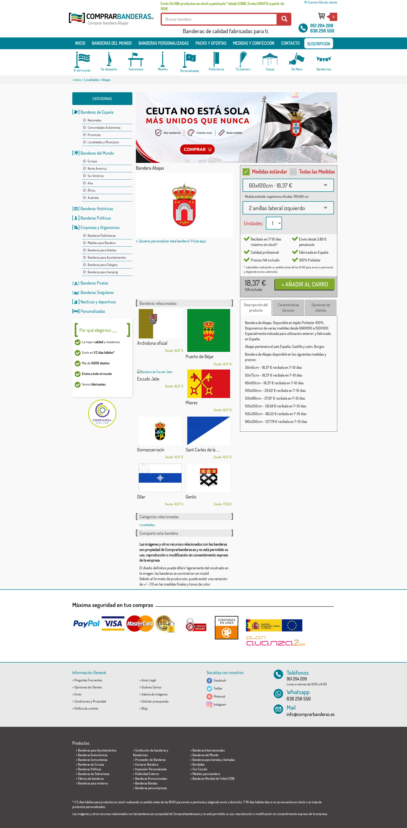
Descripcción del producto (256, 307)
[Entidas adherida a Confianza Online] (226, 627)
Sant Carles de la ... (202, 449)
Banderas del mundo (112, 43)
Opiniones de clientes (321, 307)
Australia (93, 198)
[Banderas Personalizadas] (190, 60)
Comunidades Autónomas (104, 127)
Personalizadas (93, 311)
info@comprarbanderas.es (311, 714)
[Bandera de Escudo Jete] (160, 372)
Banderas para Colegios (102, 265)
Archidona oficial (152, 343)
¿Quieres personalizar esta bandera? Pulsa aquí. (172, 241)
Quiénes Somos (151, 687)
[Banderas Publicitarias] (216, 59)
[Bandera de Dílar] (160, 478)
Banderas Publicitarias (102, 235)
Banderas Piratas (94, 282)
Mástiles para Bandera (101, 243)
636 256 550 (322, 31)
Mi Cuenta (310, 2)
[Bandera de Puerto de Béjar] (209, 330)
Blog (144, 708)
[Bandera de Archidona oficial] (160, 323)
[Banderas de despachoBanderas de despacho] (109, 59)
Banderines (140, 755)
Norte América (97, 168)
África (91, 190)
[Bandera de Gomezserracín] (160, 431)
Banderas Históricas (97, 208)
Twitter (217, 688)
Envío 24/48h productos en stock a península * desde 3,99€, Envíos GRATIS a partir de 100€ (222, 6)
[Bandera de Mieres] (209, 384)
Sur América (96, 176)
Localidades (91, 80)
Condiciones (82, 701)
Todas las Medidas (317, 171)
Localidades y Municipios (103, 142)
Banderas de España (97, 112)
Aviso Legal (149, 680)
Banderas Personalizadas (163, 43)
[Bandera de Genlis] (209, 478)
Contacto (290, 43)
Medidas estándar (269, 171)
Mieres (192, 402)
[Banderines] (324, 59)
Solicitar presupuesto (155, 701)
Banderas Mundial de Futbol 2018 (213, 778)
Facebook (219, 680)
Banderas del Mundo (97, 153)
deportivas (107, 301)
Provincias (94, 135)
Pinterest (218, 696)
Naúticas (88, 301)
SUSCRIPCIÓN (318, 43)
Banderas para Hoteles (102, 250)
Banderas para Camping (103, 272)
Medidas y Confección (253, 43)
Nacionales (94, 120)
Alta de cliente (328, 2)
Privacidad (99, 701)
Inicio (80, 43)
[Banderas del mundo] (82, 60)
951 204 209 (321, 25)
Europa (92, 161)
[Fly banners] (243, 59)
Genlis (191, 497)
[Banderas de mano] (297, 59)
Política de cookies (86, 708)
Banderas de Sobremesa (93, 774)
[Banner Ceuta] (236, 127)
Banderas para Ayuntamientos (107, 257)
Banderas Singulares (97, 292)
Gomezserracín (150, 449)
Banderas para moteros (93, 783)
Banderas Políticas (96, 218)
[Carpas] (270, 59)
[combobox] (288, 185)
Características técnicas (288, 307)
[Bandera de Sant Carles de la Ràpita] (209, 431)
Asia (90, 183)
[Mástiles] (163, 59)
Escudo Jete (148, 379)
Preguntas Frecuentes (88, 680)
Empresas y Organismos (100, 227)
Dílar (141, 497)
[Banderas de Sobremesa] (136, 59)
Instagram (219, 704)
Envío (77, 694)
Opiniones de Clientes (88, 687)
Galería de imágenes (154, 694)
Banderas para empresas (151, 788)
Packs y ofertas (210, 43)
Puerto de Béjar (200, 356)
